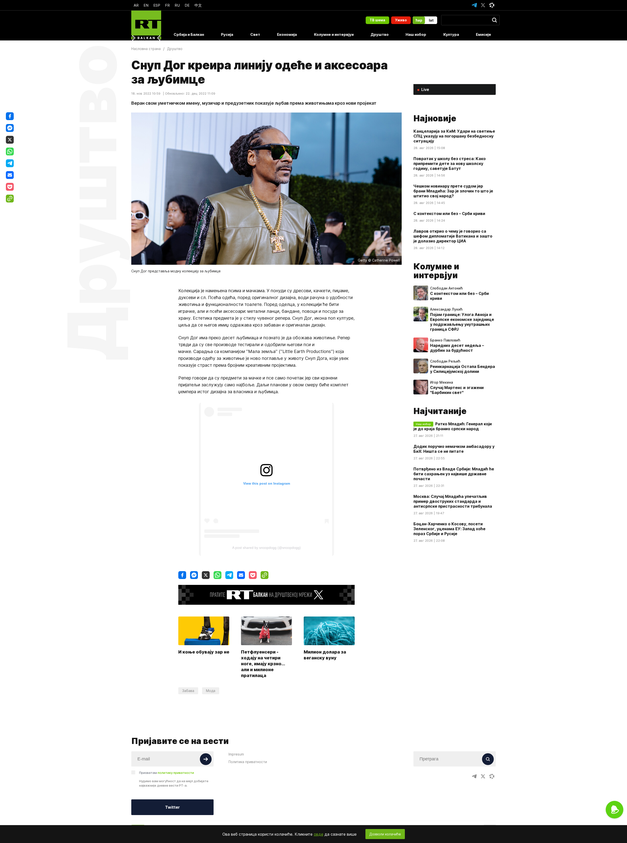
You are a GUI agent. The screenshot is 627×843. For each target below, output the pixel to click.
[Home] (146, 25)
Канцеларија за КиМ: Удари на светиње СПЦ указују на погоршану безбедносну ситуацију (454, 136)
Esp (156, 5)
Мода (210, 691)
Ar (136, 5)
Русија (227, 34)
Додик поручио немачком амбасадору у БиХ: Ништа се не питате (453, 449)
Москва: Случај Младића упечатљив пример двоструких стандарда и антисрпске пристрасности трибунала (452, 501)
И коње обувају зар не (203, 651)
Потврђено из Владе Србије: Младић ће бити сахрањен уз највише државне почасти (453, 473)
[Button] (206, 759)
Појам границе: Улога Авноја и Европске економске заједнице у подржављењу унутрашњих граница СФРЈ (462, 322)
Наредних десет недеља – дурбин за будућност (457, 348)
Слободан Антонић (446, 288)
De (187, 5)
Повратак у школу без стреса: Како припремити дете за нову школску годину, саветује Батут (449, 163)
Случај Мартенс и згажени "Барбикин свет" (457, 390)
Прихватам (166, 773)
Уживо (401, 20)
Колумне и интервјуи (334, 34)
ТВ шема (377, 20)
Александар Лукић (446, 309)
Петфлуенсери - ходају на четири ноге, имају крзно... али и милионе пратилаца (263, 663)
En (146, 5)
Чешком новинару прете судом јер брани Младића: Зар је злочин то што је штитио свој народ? (453, 191)
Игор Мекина (441, 382)
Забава (188, 691)
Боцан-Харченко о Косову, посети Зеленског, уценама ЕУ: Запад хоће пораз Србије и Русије (449, 528)
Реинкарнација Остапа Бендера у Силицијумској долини (462, 369)
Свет (255, 34)
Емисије (483, 34)
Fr (167, 5)
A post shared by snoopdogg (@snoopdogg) (266, 548)
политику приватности (176, 773)
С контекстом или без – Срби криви (449, 213)
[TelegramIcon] (474, 5)
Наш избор (416, 34)
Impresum (236, 754)
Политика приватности (248, 762)
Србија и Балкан (189, 34)
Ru (177, 5)
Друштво (380, 34)
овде (318, 834)
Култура (451, 34)
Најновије (434, 118)
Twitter (172, 807)
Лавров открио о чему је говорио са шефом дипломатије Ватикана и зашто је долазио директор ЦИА (452, 236)
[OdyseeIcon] (492, 5)
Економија (287, 34)
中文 (198, 5)
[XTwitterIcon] (483, 5)
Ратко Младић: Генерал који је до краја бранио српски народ (452, 426)
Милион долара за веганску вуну (325, 654)
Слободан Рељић (445, 361)
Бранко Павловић (445, 340)
